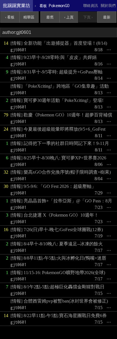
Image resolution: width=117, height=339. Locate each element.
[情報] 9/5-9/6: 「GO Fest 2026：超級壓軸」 (53, 186)
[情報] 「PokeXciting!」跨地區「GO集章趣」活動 (60, 86)
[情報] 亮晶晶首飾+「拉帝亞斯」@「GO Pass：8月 (61, 200)
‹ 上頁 (69, 17)
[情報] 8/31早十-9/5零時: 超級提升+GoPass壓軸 (57, 71)
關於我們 (108, 5)
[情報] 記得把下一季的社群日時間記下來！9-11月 (60, 143)
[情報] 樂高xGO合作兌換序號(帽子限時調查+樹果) (61, 172)
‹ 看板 (9, 17)
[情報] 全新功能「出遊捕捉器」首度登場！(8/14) (59, 43)
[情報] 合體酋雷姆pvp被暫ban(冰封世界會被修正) (59, 301)
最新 (106, 17)
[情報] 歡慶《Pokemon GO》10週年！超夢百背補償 (61, 114)
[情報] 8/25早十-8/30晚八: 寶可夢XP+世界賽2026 (58, 157)
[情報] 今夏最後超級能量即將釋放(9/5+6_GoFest (58, 129)
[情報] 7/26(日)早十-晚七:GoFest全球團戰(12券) (57, 229)
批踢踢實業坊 (16, 5)
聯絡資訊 (90, 5)
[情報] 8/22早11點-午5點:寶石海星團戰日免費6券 (59, 315)
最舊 (50, 17)
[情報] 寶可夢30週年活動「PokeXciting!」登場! (57, 100)
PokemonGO (54, 5)
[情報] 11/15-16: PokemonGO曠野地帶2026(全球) (58, 272)
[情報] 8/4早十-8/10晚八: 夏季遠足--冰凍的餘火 (57, 243)
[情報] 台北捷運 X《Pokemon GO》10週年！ (55, 215)
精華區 (28, 17)
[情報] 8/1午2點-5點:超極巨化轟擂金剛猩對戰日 (58, 286)
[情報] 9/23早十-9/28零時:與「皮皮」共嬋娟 (54, 57)
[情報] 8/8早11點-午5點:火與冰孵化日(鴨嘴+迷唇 (58, 258)
